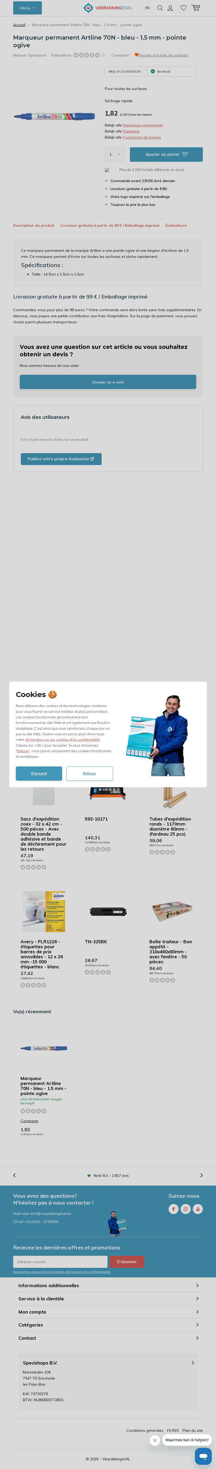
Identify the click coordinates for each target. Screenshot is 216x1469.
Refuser (23, 751)
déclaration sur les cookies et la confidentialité (62, 739)
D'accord (39, 773)
